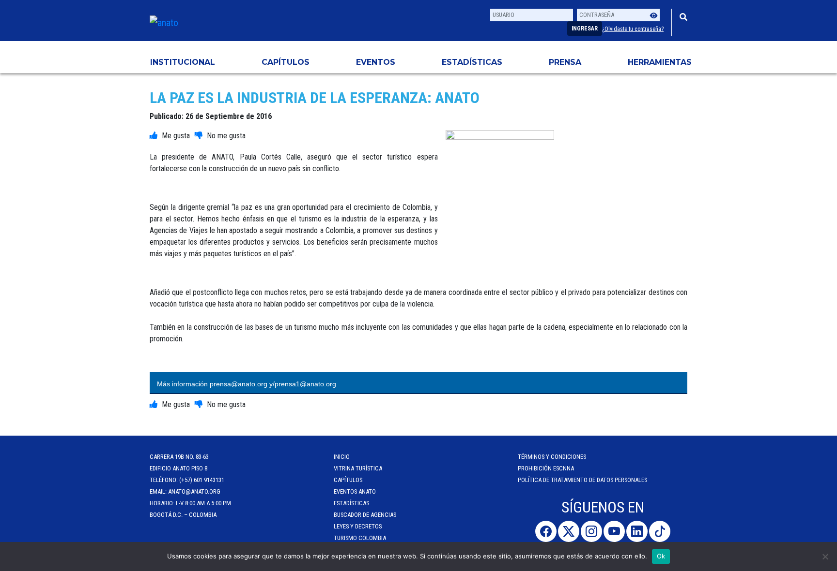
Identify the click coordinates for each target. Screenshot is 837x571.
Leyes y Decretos (358, 526)
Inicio (342, 456)
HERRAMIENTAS (660, 62)
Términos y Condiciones (552, 456)
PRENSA (565, 62)
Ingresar (585, 28)
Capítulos (286, 62)
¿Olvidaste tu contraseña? (633, 29)
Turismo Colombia (360, 538)
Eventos (375, 62)
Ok (661, 556)
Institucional (182, 62)
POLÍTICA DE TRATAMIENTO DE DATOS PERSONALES (582, 479)
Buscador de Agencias (365, 514)
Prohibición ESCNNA (546, 468)
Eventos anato (355, 491)
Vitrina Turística (358, 468)
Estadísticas (472, 62)
